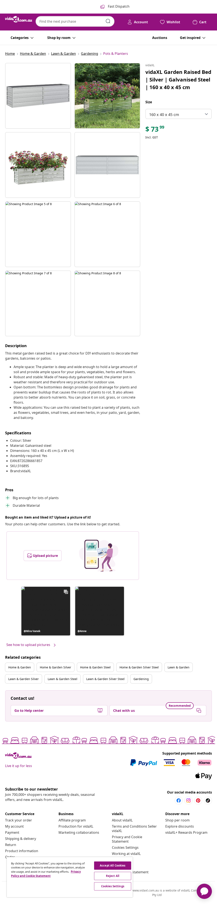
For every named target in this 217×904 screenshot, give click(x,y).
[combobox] (75, 21)
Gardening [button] (141, 679)
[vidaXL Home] (18, 19)
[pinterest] (198, 800)
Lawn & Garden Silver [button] (23, 679)
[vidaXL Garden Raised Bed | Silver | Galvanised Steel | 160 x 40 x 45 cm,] (38, 95)
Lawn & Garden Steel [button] (62, 679)
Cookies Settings (125, 847)
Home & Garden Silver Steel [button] (139, 667)
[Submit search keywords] (108, 21)
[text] (155, 130)
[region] (70, 877)
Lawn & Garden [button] (178, 667)
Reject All (112, 876)
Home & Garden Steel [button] (95, 667)
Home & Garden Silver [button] (55, 667)
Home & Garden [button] (19, 667)
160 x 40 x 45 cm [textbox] (164, 114)
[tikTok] (208, 800)
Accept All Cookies (112, 865)
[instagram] (188, 800)
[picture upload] (98, 555)
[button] (45, 611)
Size (148, 102)
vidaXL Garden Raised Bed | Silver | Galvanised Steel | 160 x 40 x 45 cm (178, 79)
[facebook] (179, 800)
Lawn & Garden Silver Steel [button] (105, 679)
